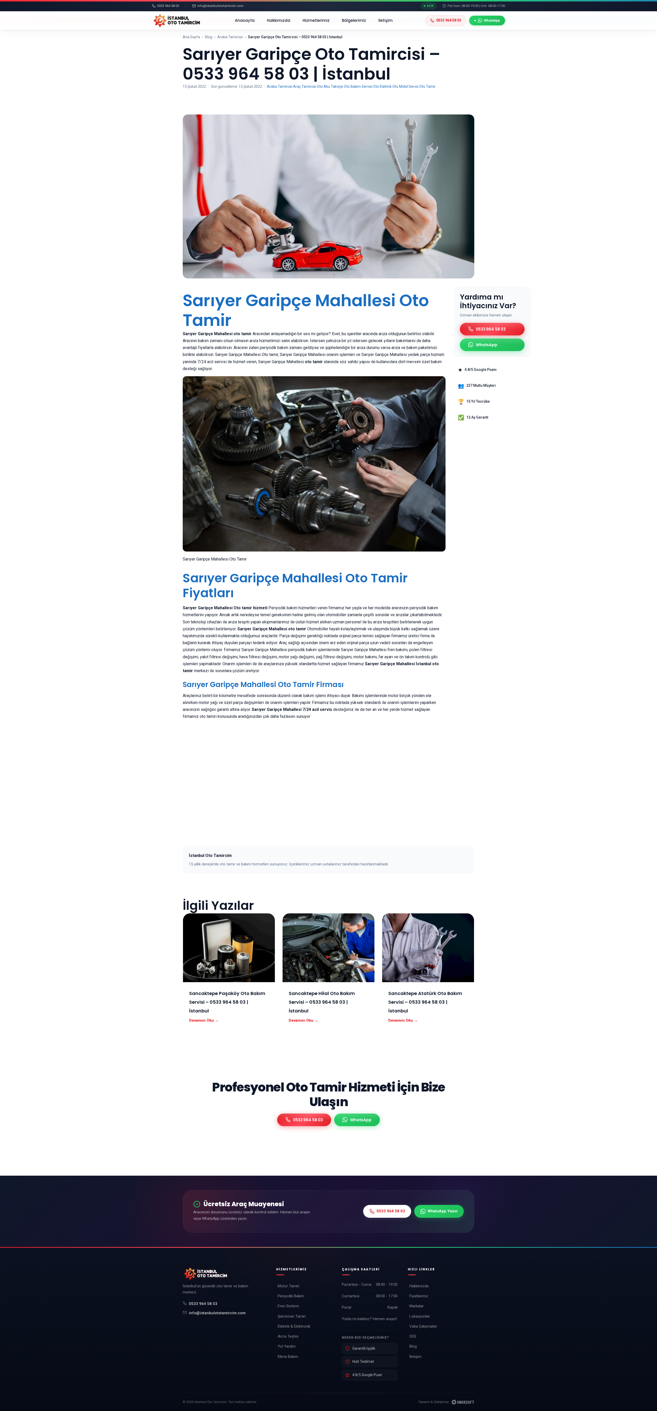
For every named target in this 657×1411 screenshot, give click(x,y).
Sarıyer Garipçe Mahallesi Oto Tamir (306, 310)
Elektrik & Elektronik (294, 1326)
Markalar (416, 1306)
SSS (412, 1336)
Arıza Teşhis (288, 1336)
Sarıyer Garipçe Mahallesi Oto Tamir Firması (263, 685)
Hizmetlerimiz (316, 20)
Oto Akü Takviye (330, 86)
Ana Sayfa (191, 37)
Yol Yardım (287, 1346)
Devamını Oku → (204, 1020)
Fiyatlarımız (418, 1296)
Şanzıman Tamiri (292, 1316)
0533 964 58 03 (203, 1303)
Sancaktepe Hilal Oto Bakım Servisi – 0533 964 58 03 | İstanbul (322, 1002)
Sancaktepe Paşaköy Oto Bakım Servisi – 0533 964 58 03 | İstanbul (227, 1002)
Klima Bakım (288, 1356)
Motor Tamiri (288, 1286)
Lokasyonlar (419, 1316)
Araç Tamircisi (304, 86)
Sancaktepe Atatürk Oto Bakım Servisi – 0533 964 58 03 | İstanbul (425, 1002)
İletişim (385, 20)
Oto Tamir (427, 86)
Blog (208, 37)
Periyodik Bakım (291, 1296)
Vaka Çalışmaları (423, 1326)
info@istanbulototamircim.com (217, 1313)
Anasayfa (245, 20)
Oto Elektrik (382, 86)
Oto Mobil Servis (405, 86)
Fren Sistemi (288, 1306)
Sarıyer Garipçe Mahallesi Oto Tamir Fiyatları (295, 585)
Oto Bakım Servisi (358, 86)
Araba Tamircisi (230, 37)
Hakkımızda (278, 20)
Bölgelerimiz (354, 20)
